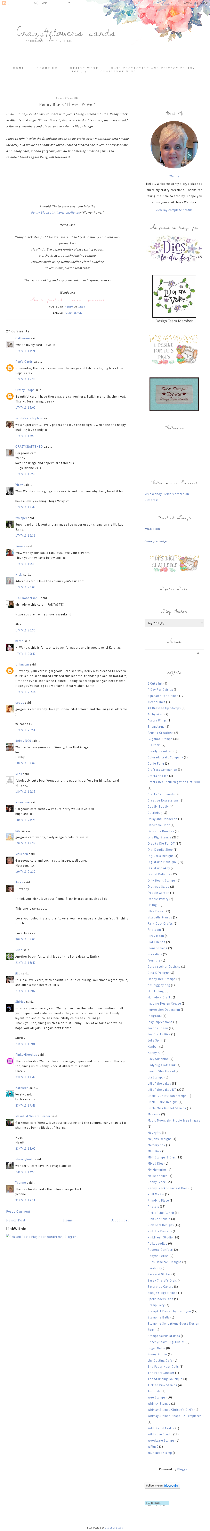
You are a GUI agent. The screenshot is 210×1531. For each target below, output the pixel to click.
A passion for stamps (163, 696)
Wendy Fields (153, 529)
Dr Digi (153, 905)
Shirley (20, 1002)
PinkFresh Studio (160, 1237)
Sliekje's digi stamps (162, 1293)
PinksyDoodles (26, 1054)
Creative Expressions (163, 800)
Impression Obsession (164, 1010)
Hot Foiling (156, 991)
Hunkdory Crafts (160, 997)
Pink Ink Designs (160, 1231)
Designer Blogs (114, 1527)
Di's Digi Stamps (159, 837)
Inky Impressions (160, 1022)
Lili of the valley (159, 1083)
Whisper (21, 518)
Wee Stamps (157, 1397)
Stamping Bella (159, 1317)
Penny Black (73, 312)
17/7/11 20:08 (25, 587)
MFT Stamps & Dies (162, 1157)
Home (18, 68)
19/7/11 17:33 (25, 843)
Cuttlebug (155, 813)
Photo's (153, 1207)
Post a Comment (18, 1211)
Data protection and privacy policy (153, 68)
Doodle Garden (158, 893)
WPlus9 (153, 1447)
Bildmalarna (156, 726)
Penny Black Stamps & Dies (168, 1188)
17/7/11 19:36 (25, 535)
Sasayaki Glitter (159, 1274)
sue (18, 830)
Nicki (19, 574)
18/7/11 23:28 (25, 820)
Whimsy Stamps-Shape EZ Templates (175, 1416)
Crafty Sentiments (161, 794)
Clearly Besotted (160, 751)
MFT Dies (154, 1151)
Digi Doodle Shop (160, 850)
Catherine (22, 338)
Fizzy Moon (156, 936)
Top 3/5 (80, 71)
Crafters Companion (162, 770)
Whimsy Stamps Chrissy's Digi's (171, 1410)
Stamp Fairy (156, 1305)
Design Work (84, 68)
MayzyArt (154, 1133)
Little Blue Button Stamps (167, 1096)
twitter (75, 300)
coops (19, 702)
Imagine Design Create (164, 1003)
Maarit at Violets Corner (32, 1116)
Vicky (19, 485)
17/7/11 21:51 (25, 730)
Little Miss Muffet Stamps (167, 1108)
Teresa (20, 546)
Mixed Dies (156, 1163)
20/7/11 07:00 (25, 939)
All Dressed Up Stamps (164, 708)
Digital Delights (159, 874)
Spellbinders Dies (160, 1299)
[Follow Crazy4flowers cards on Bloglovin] (162, 1487)
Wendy (174, 176)
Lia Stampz (156, 1077)
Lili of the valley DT (162, 1090)
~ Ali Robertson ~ (27, 598)
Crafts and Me (158, 776)
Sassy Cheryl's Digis (162, 1280)
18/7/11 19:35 (25, 792)
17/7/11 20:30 (25, 630)
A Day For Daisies (160, 690)
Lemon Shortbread (161, 1071)
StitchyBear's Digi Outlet (166, 1342)
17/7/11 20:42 (25, 654)
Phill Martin (156, 1194)
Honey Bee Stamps (162, 979)
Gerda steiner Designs (164, 966)
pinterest (96, 300)
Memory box (156, 1145)
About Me (47, 68)
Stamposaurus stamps (164, 1336)
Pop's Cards (24, 362)
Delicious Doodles (161, 831)
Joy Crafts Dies (159, 1034)
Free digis (155, 954)
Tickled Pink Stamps (162, 1385)
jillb (18, 973)
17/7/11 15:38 (25, 379)
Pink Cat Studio (159, 1219)
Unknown (22, 664)
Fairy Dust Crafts (160, 923)
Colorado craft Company (165, 757)
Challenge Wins (118, 71)
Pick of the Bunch (161, 1213)
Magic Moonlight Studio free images (174, 1120)
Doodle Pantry (158, 899)
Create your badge (156, 541)
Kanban (153, 1046)
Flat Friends (156, 942)
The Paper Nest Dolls (163, 1367)
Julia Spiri (155, 1040)
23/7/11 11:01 (25, 1044)
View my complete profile (174, 210)
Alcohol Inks (156, 702)
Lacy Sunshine (158, 1059)
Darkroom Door (159, 825)
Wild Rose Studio (160, 1434)
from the (154, 960)
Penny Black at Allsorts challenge (55, 212)
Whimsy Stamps (159, 1403)
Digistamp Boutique (162, 862)
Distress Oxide (158, 886)
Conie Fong (156, 763)
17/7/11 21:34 (25, 692)
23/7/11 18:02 (25, 1148)
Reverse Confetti (160, 1250)
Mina (18, 774)
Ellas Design (156, 911)
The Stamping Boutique (165, 1379)
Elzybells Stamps (160, 917)
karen (19, 641)
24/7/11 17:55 (25, 1172)
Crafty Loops (25, 390)
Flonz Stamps (157, 948)
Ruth (19, 950)
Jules (19, 882)
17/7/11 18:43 (25, 507)
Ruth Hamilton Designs (164, 1262)
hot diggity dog (159, 985)
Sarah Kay (155, 1268)
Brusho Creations (160, 733)
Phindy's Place (158, 1200)
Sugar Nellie (156, 1348)
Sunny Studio (157, 1354)
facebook (55, 300)
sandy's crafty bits (29, 418)
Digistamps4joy (159, 868)
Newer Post (15, 1220)
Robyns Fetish (158, 1256)
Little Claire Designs (163, 1102)
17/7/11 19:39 (25, 564)
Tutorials (154, 1391)
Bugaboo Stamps (160, 739)
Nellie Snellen (158, 1176)
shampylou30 (24, 1159)
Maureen (21, 854)
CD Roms (154, 745)
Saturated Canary (160, 1287)
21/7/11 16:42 (25, 963)
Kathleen (22, 1088)
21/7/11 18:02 (25, 991)
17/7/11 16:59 (25, 436)
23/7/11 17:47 (25, 1105)
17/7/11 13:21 (25, 351)
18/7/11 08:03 (25, 763)
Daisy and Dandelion (162, 819)
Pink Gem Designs (161, 1225)
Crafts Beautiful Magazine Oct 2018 (174, 782)
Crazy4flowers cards (66, 31)
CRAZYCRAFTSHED (29, 446)
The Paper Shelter (161, 1373)
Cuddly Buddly (158, 806)
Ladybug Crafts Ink (162, 1065)
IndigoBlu (155, 1016)
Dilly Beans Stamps (162, 880)
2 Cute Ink (155, 683)
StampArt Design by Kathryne (169, 1311)
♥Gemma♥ (22, 802)
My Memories (157, 1170)
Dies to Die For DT (161, 843)
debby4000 (23, 741)
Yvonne (20, 1183)
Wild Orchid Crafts (161, 1428)
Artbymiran (156, 714)
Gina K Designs (159, 973)
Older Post (120, 1220)
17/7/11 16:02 (25, 407)
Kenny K (154, 1053)
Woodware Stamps (161, 1440)
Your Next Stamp (160, 1453)
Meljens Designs (160, 1139)
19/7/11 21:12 (25, 872)
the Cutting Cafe (160, 1360)
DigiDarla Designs (161, 856)
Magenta (154, 1114)
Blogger (183, 1469)
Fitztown (154, 930)
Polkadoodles (157, 1243)
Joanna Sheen (158, 1028)
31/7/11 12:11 (25, 1200)
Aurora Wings (157, 720)
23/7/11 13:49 (25, 1077)
